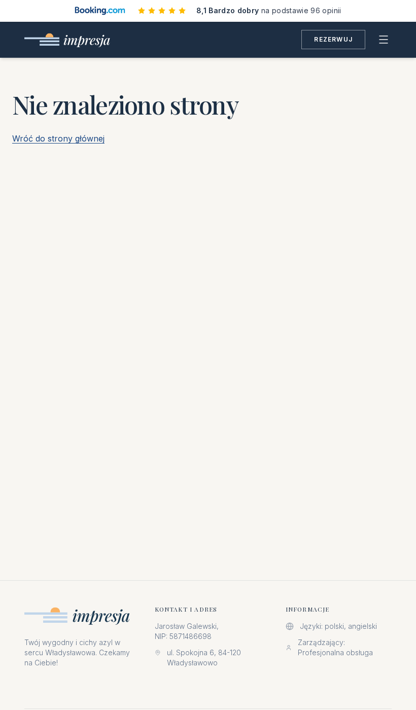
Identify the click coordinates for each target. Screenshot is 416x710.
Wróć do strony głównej (58, 138)
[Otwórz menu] (383, 39)
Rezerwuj (333, 39)
